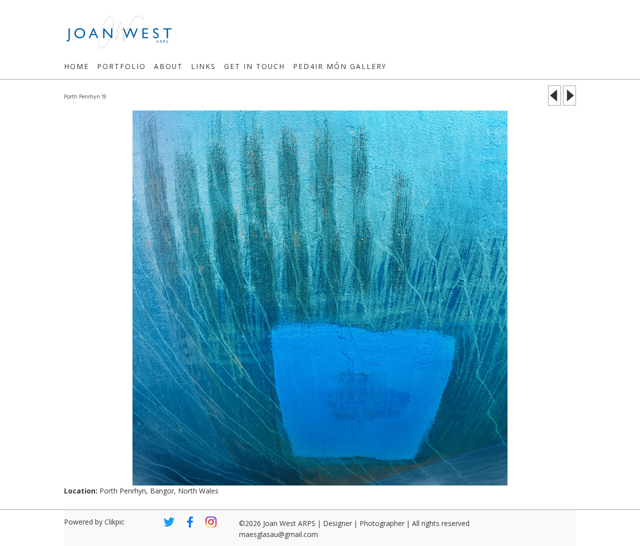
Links (203, 66)
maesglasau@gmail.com (278, 534)
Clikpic (114, 521)
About (168, 66)
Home (76, 66)
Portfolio (121, 66)
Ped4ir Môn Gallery (339, 66)
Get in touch (254, 66)
